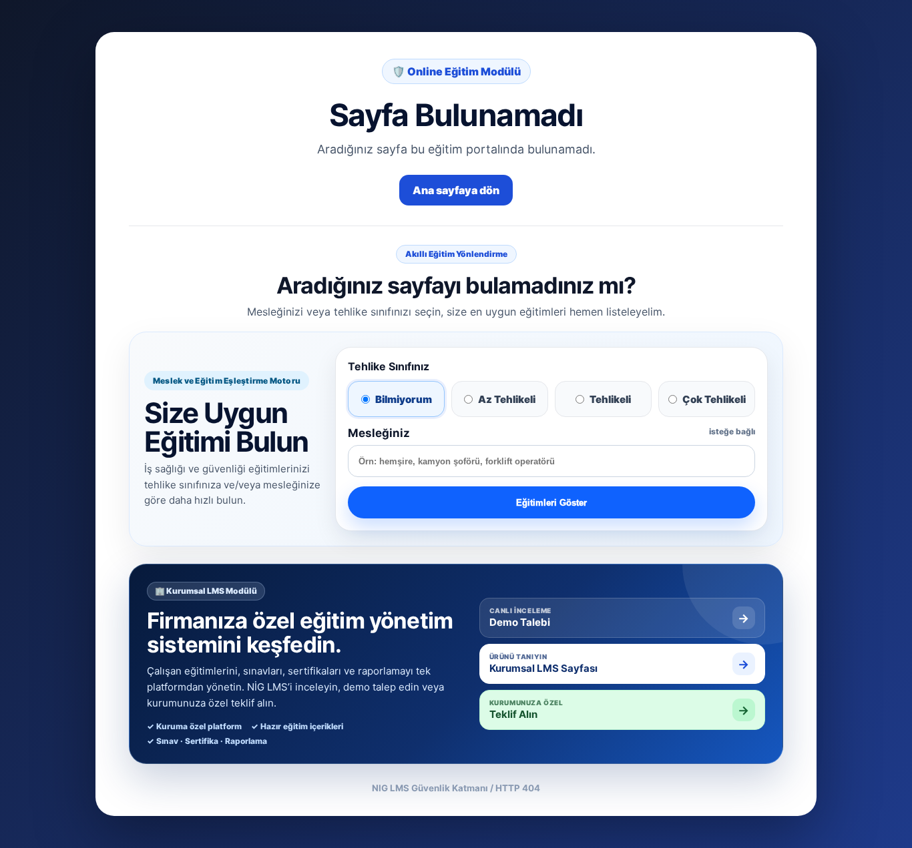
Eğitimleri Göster (551, 503)
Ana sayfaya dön (456, 190)
